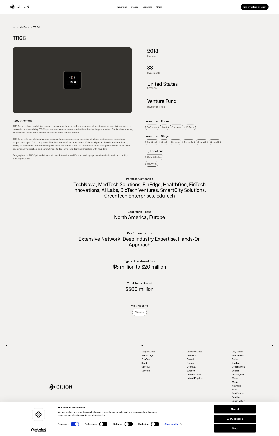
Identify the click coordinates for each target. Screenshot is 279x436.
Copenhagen (238, 366)
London (235, 370)
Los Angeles (238, 374)
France (190, 363)
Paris (234, 389)
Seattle (236, 397)
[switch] (103, 424)
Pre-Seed (146, 359)
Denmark (191, 355)
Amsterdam (238, 355)
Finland (190, 359)
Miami (235, 378)
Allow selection (235, 419)
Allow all (235, 409)
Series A (146, 366)
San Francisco (239, 393)
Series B (146, 370)
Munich (235, 382)
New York (236, 385)
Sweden (191, 370)
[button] (122, 7)
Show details (171, 424)
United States (194, 374)
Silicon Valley (238, 401)
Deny (235, 428)
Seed (144, 363)
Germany (191, 366)
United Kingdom (195, 378)
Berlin (235, 359)
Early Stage (147, 355)
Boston (235, 363)
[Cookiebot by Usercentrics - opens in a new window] (38, 430)
